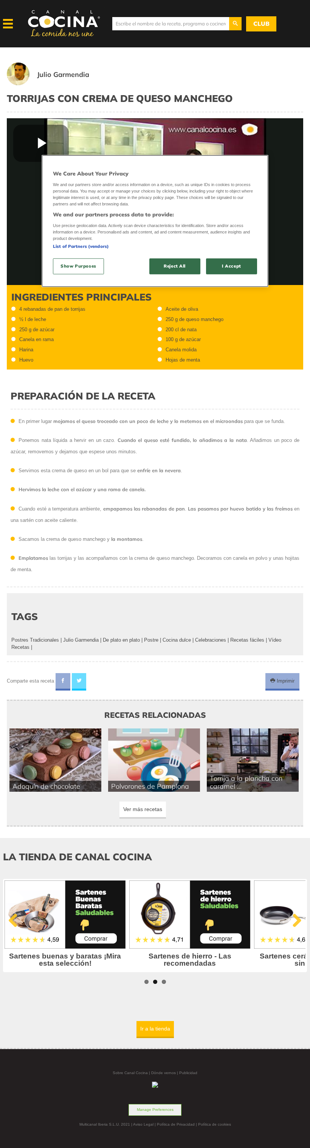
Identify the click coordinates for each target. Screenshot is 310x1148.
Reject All (175, 266)
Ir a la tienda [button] (155, 1029)
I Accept (231, 266)
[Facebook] (63, 682)
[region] (155, 221)
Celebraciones (210, 640)
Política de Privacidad (176, 1124)
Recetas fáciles (247, 640)
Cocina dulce (177, 640)
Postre (151, 640)
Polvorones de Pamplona (150, 786)
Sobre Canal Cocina (130, 1073)
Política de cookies (214, 1124)
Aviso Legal (143, 1124)
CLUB (261, 23)
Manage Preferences (155, 1109)
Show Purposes (78, 266)
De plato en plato (121, 640)
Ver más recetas (142, 809)
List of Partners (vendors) (81, 246)
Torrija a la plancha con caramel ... (246, 782)
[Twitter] (79, 682)
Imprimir (284, 681)
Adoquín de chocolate (46, 786)
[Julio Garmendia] (57, 83)
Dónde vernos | (165, 1073)
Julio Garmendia (81, 640)
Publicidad (188, 1073)
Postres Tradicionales (35, 640)
